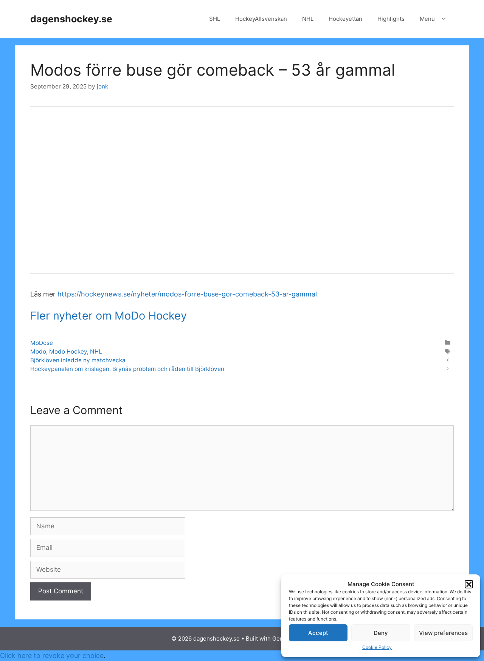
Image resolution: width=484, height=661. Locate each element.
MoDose (41, 342)
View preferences (443, 632)
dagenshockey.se (71, 19)
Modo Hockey (68, 351)
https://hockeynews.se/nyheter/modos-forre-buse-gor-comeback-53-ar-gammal (187, 294)
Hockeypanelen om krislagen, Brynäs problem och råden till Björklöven (127, 368)
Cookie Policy (377, 647)
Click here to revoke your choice (52, 655)
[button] (469, 584)
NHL (307, 18)
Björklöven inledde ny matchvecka (78, 360)
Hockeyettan (345, 18)
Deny (381, 632)
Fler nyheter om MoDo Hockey (108, 315)
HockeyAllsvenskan (261, 18)
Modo (38, 351)
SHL (214, 18)
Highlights (391, 18)
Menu (427, 18)
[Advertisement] (242, 195)
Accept (318, 632)
